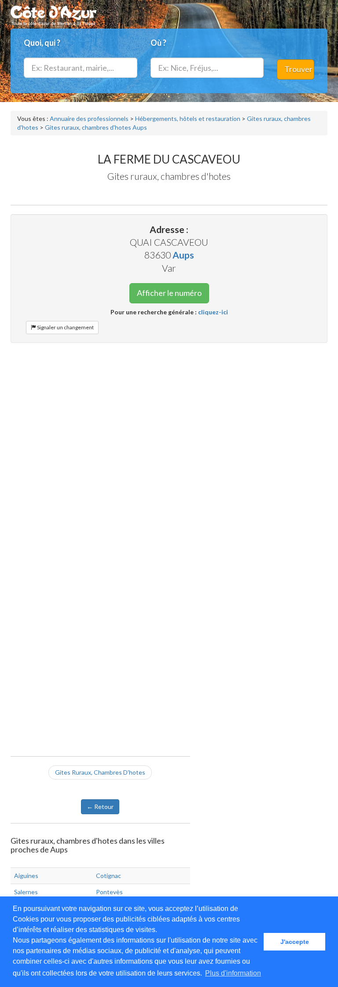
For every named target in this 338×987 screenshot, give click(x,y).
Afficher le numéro (169, 293)
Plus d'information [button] (233, 973)
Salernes (26, 892)
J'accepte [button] (294, 941)
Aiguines (26, 875)
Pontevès (109, 892)
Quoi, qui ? (42, 42)
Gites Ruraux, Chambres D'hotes (100, 772)
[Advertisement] (169, 413)
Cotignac (108, 875)
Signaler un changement (65, 327)
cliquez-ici (213, 312)
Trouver (298, 69)
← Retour (100, 806)
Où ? (158, 42)
